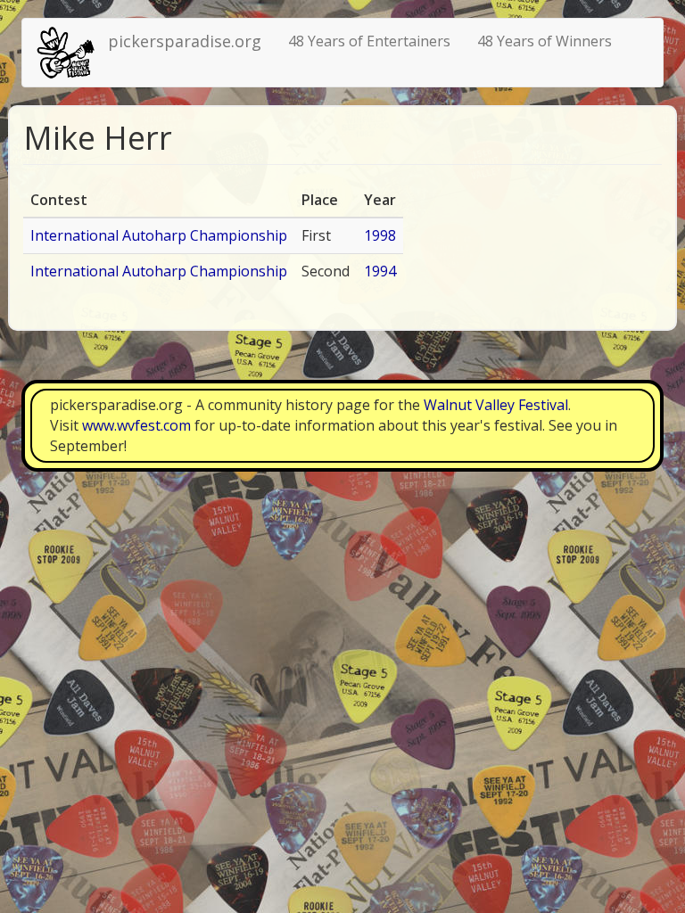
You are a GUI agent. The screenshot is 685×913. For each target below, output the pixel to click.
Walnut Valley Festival (496, 405)
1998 (380, 235)
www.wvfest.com (136, 425)
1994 (380, 271)
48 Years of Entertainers (369, 41)
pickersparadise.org (184, 41)
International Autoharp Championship (158, 235)
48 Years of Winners (544, 41)
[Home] (72, 52)
